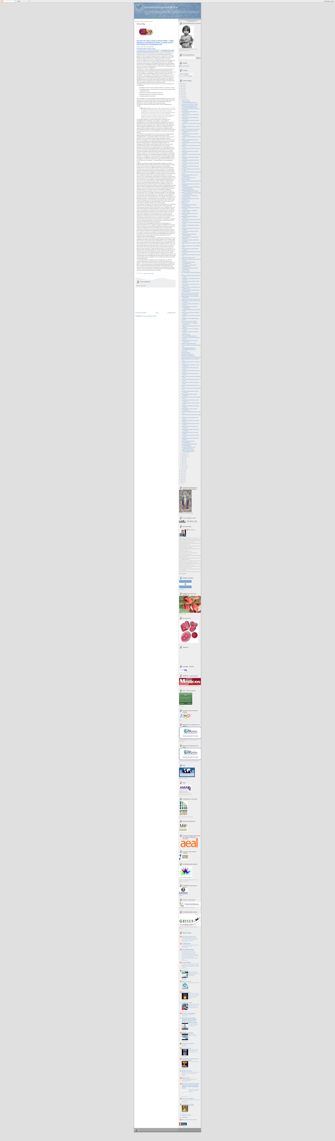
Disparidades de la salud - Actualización (189, 294)
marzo (183, 465)
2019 (182, 94)
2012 (182, 476)
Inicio (157, 312)
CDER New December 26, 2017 (188, 355)
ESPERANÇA (191, 1105)
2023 (182, 88)
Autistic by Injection (186, 1048)
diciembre (184, 99)
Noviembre (184, 1044)
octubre (183, 454)
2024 (182, 86)
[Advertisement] (148, 299)
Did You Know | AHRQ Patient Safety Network (191, 357)
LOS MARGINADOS (186, 962)
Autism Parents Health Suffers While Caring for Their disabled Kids (193, 1050)
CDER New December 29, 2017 (188, 177)
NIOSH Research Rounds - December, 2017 (190, 299)
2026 (182, 83)
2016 (182, 470)
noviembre (184, 452)
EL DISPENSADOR (186, 943)
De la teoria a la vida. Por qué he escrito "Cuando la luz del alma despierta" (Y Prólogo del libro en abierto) (194, 996)
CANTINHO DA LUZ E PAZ (188, 1104)
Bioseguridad (185, 970)
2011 (182, 478)
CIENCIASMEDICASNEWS (187, 949)
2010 (182, 479)
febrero (183, 467)
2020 (182, 93)
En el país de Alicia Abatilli (188, 1043)
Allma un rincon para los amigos (189, 1119)
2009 (182, 481)
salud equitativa (192, 529)
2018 (182, 96)
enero (183, 468)
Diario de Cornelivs (186, 992)
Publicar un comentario (141, 285)
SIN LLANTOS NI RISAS (193, 1061)
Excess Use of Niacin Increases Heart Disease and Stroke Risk (193, 1024)
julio (183, 459)
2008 (182, 482)
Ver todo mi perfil (182, 573)
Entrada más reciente (140, 312)
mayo (183, 462)
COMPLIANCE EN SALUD (194, 982)
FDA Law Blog (184, 350)
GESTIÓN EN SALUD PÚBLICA (161, 7)
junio (183, 460)
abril (183, 463)
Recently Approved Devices (187, 354)
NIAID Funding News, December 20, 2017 (190, 293)
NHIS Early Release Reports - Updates (189, 104)
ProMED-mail (184, 203)
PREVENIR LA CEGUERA (187, 1032)
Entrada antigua (172, 312)
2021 (182, 91)
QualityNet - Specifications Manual (188, 343)
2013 (182, 474)
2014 (182, 473)
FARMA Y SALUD (186, 1077)
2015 (182, 471)
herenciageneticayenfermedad (189, 936)
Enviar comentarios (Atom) (149, 316)
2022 (182, 89)
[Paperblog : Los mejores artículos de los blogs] (183, 671)
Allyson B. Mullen (142, 48)
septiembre (184, 455)
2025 (182, 85)
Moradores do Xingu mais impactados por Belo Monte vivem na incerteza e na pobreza (190, 1073)
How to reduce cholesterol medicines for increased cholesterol (194, 1090)
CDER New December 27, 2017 (188, 257)
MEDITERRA (184, 1117)
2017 (182, 97)
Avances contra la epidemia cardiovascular (190, 129)
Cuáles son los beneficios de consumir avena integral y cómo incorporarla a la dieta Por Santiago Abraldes (189, 939)
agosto (183, 457)
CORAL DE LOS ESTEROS (188, 1098)
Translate (190, 76)
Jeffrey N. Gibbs (151, 48)
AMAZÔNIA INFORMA (187, 1070)
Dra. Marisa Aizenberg (187, 1002)
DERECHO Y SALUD (186, 981)
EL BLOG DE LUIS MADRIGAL (189, 1013)
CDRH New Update (185, 179)
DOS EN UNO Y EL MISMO (187, 1014)
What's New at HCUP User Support (188, 321)
